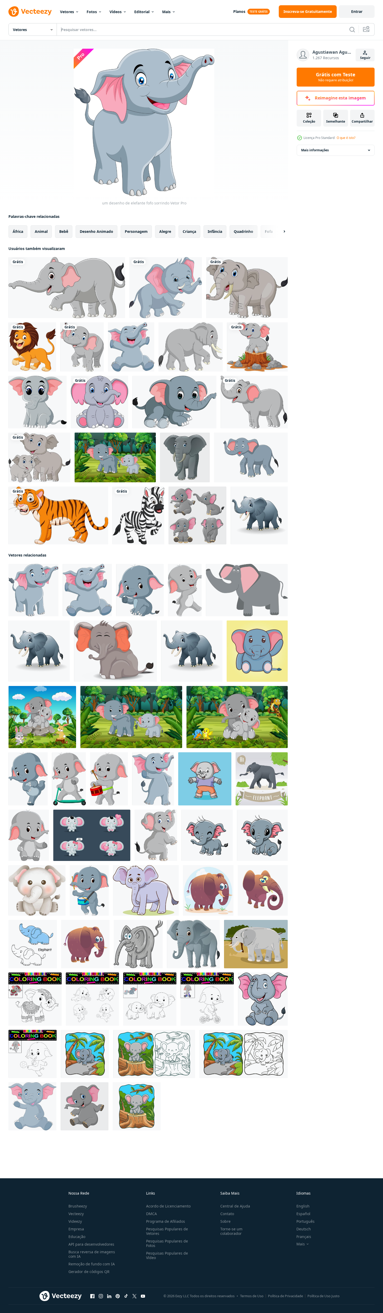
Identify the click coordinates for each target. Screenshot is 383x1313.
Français (303, 1236)
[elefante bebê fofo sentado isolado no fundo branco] (84, 1106)
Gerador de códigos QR (89, 1271)
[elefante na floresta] (42, 717)
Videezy (75, 1221)
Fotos (92, 11)
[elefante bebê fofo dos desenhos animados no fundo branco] (165, 287)
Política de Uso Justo (323, 1296)
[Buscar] (352, 29)
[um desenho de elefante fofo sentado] (131, 347)
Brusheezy (77, 1206)
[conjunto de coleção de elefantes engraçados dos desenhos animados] (197, 515)
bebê (63, 231)
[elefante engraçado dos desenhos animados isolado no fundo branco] (156, 835)
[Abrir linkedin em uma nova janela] (109, 1296)
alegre (165, 231)
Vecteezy (76, 1213)
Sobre (225, 1221)
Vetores (67, 11)
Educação (76, 1236)
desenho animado (96, 231)
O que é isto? (346, 138)
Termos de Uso (251, 1296)
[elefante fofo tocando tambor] (109, 778)
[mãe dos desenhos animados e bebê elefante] (39, 457)
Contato (227, 1213)
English (303, 1206)
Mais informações (315, 150)
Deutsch (303, 1228)
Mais (166, 11)
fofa (269, 231)
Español (303, 1213)
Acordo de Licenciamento (168, 1206)
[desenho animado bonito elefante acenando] (257, 651)
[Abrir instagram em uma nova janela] (101, 1296)
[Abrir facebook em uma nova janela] (92, 1296)
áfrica (18, 231)
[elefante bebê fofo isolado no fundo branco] (185, 457)
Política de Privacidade (285, 1296)
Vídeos (116, 11)
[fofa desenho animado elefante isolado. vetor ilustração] (138, 944)
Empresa (76, 1228)
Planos (239, 11)
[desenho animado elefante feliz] (259, 515)
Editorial (142, 11)
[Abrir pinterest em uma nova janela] (118, 1296)
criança (189, 231)
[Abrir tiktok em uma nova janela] (126, 1296)
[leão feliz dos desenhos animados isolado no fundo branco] (32, 347)
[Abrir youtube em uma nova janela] (143, 1296)
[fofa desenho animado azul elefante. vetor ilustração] (208, 890)
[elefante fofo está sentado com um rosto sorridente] (115, 651)
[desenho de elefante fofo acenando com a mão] (153, 778)
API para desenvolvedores (91, 1244)
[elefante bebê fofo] (140, 590)
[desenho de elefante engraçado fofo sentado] (262, 835)
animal (41, 231)
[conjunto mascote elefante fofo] (91, 835)
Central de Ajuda (235, 1206)
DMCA (151, 1213)
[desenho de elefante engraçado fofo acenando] (32, 1106)
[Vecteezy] (30, 11)
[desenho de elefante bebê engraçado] (28, 778)
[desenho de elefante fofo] (174, 402)
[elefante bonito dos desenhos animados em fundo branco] (247, 287)
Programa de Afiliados (165, 1221)
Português (305, 1221)
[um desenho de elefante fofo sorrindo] (33, 590)
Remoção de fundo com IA (91, 1263)
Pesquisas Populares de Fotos (167, 1243)
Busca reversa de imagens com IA (91, 1254)
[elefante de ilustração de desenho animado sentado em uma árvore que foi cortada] (137, 1106)
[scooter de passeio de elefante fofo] (69, 778)
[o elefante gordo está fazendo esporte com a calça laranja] (204, 778)
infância (215, 231)
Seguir (365, 58)
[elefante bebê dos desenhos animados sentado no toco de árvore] (257, 347)
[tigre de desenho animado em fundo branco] (58, 515)
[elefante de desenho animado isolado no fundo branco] (66, 287)
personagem (136, 231)
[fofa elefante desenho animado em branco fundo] (193, 944)
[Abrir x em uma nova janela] (134, 1296)
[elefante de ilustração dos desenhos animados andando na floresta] (85, 1054)
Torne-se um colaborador (231, 1231)
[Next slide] (279, 231)
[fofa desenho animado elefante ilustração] (247, 590)
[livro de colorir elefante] (35, 999)
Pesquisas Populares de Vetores (167, 1231)
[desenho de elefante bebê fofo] (99, 402)
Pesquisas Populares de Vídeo (167, 1255)
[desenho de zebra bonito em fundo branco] (138, 515)
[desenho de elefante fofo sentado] (37, 402)
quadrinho (243, 231)
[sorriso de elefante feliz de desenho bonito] (207, 835)
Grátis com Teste (335, 77)
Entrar (356, 11)
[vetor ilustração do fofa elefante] (146, 890)
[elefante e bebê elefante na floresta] (115, 457)
